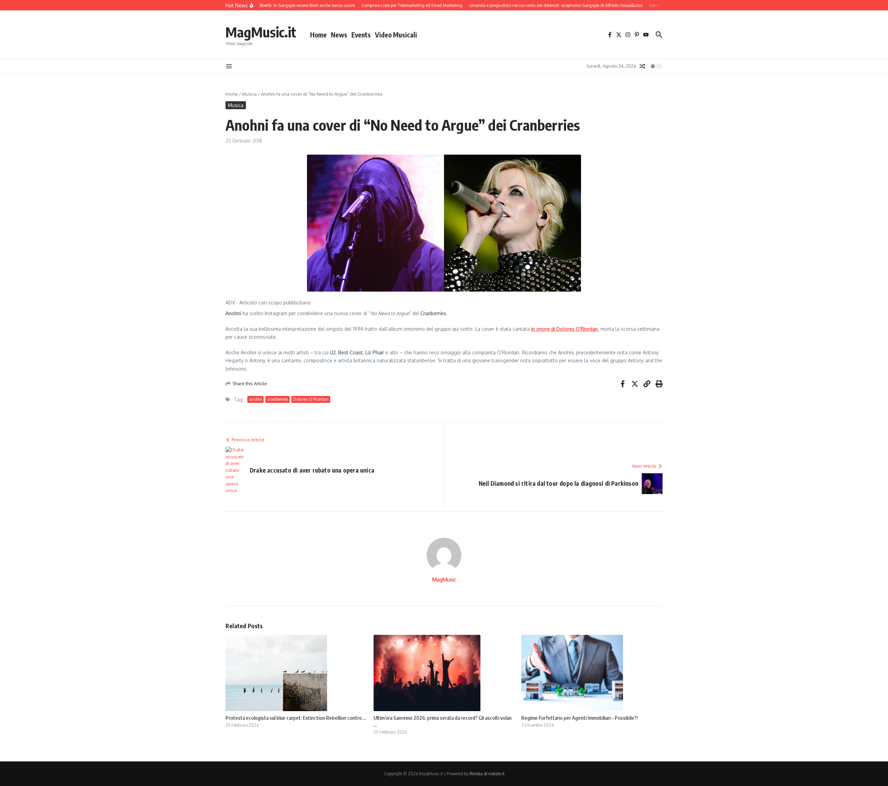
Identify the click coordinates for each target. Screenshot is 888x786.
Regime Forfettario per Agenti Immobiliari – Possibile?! (579, 718)
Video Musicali (396, 35)
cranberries (277, 399)
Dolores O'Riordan (310, 399)
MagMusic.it (260, 32)
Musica (249, 94)
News (339, 35)
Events (361, 35)
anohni (255, 399)
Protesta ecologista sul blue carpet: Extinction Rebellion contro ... (295, 718)
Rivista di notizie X (487, 773)
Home (318, 35)
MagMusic (444, 579)
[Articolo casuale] (642, 66)
